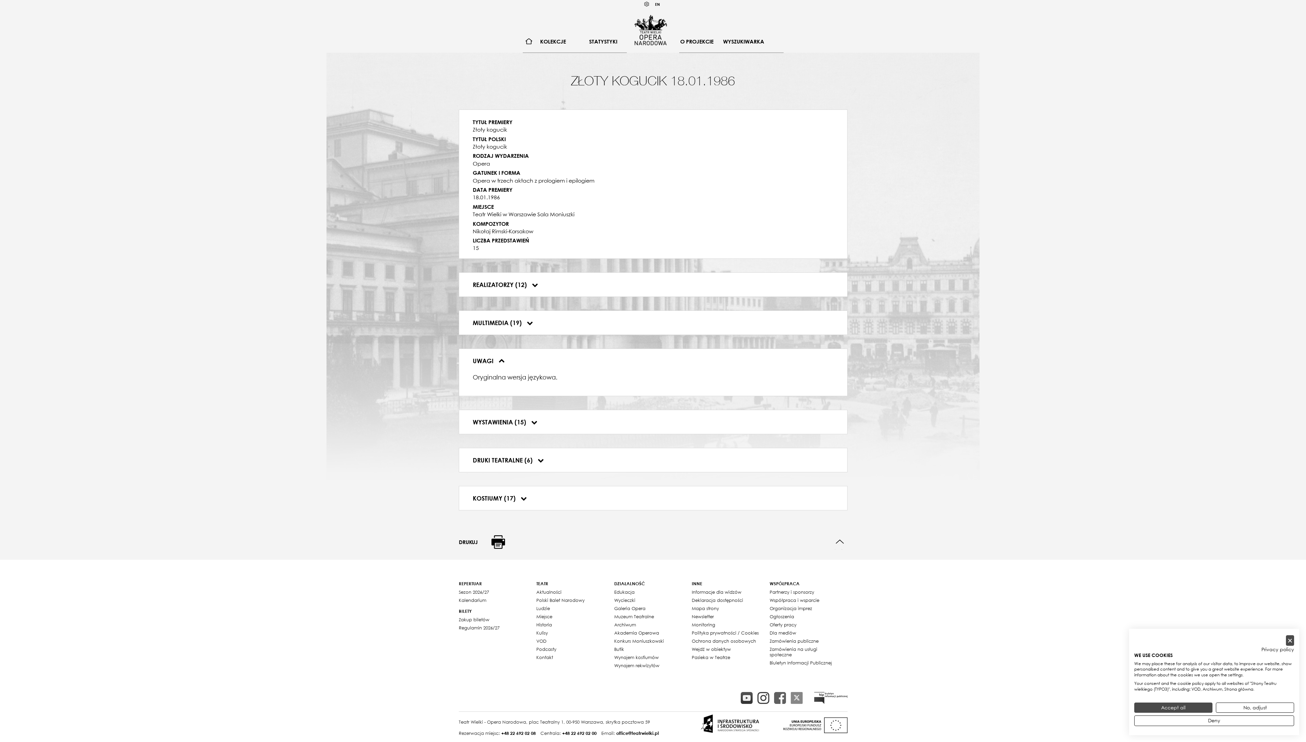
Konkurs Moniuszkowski (639, 641)
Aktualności (549, 592)
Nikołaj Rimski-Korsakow (503, 231)
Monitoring (703, 624)
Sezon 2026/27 (474, 592)
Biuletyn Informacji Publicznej (801, 662)
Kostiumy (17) (495, 498)
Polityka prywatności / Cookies (725, 633)
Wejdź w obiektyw (711, 649)
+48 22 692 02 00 (579, 733)
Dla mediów (783, 633)
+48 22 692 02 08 (518, 733)
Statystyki (603, 41)
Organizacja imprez (791, 608)
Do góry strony (840, 542)
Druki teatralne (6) (503, 460)
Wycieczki (624, 600)
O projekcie (697, 41)
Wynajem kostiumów (636, 657)
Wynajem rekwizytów (636, 665)
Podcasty (546, 649)
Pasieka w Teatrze (711, 657)
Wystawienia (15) (500, 422)
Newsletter (703, 616)
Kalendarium (472, 600)
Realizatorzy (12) (501, 284)
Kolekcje (553, 41)
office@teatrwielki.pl (637, 733)
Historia (544, 624)
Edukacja (624, 592)
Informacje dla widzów (716, 592)
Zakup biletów (474, 619)
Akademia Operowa (636, 633)
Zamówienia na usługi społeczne (793, 651)
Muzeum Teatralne (634, 616)
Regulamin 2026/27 (479, 627)
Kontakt (544, 657)
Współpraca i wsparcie (794, 600)
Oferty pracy (783, 624)
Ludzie (543, 608)
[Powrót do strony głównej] (650, 30)
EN (657, 4)
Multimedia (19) (498, 322)
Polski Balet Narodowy (560, 600)
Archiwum (625, 624)
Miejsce (544, 616)
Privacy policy (1277, 649)
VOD (541, 641)
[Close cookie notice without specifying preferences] (1290, 640)
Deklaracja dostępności (717, 600)
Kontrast (646, 4)
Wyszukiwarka (743, 41)
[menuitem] (529, 41)
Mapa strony (705, 608)
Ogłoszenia (782, 616)
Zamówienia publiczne (794, 641)
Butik (619, 649)
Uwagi (484, 361)
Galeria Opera (630, 608)
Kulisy (542, 633)
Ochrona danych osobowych (724, 641)
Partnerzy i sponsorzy (792, 592)
